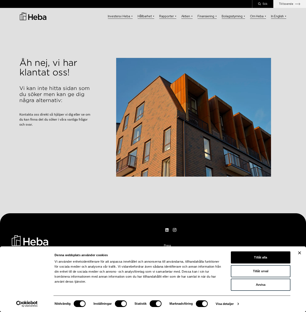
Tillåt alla (260, 257)
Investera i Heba (119, 16)
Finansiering (206, 16)
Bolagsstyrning (232, 16)
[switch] (121, 303)
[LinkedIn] (167, 230)
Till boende (286, 4)
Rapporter (166, 16)
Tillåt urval (260, 271)
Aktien (185, 16)
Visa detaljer (225, 304)
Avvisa (261, 284)
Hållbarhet (145, 16)
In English (277, 16)
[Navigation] (30, 240)
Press (167, 245)
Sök (265, 4)
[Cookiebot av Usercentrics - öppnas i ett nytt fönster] (27, 304)
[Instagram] (174, 230)
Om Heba (257, 16)
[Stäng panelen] (299, 252)
